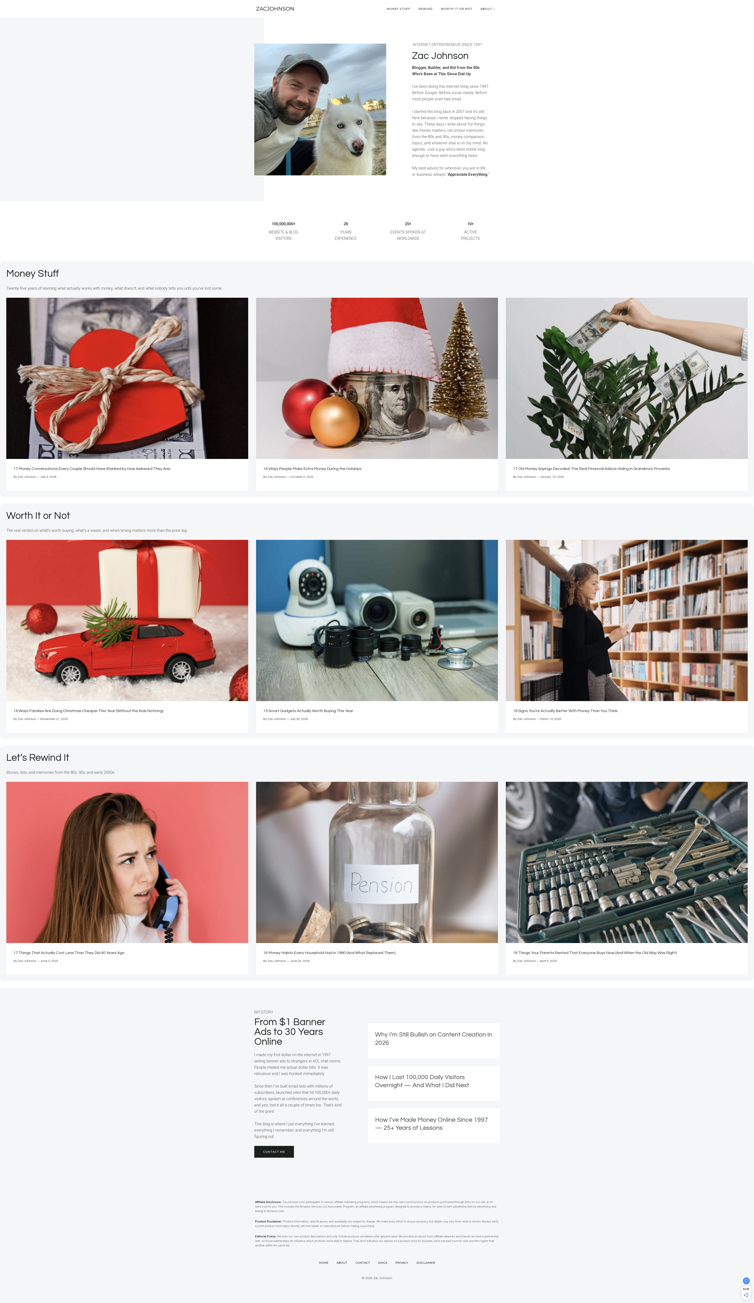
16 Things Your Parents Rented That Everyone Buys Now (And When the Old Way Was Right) (595, 953)
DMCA (382, 1263)
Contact (362, 1263)
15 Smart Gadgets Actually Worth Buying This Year (308, 711)
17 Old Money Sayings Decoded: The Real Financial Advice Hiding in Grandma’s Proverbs (591, 469)
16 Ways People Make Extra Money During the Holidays (312, 469)
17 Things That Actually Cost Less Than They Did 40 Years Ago (69, 953)
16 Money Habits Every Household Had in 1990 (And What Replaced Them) (329, 953)
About (342, 1263)
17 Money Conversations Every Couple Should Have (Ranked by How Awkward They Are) (92, 469)
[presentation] (127, 378)
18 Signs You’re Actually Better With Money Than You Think (565, 711)
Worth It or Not (456, 9)
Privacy (401, 1263)
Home (323, 1263)
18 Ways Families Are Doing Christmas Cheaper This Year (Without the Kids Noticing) (88, 711)
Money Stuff (398, 9)
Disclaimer (425, 1263)
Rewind (425, 9)
